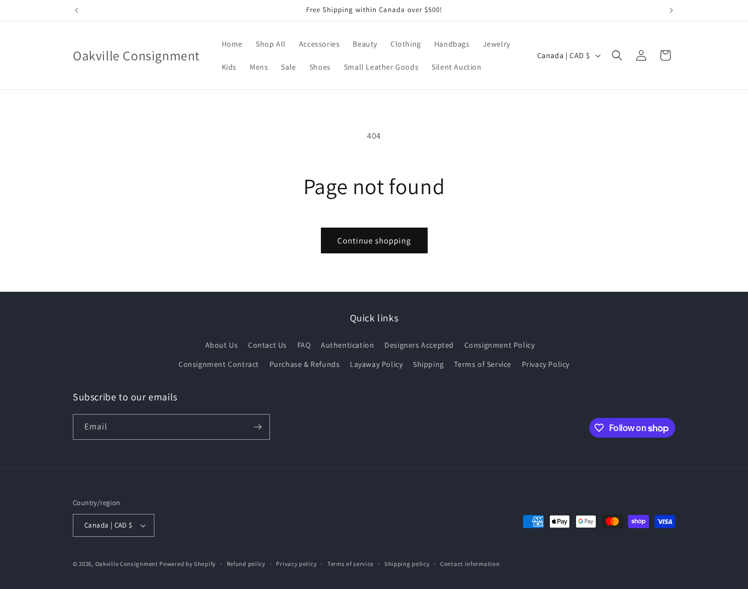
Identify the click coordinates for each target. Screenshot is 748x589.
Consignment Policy (499, 345)
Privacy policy (296, 564)
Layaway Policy (376, 364)
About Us (221, 345)
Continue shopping (374, 240)
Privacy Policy (545, 364)
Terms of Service (482, 364)
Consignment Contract (219, 364)
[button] (617, 55)
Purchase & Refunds (304, 364)
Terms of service (350, 564)
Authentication (347, 345)
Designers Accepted (419, 345)
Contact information (469, 564)
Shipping (428, 364)
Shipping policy (407, 564)
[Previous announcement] (77, 10)
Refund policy (246, 564)
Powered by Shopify (187, 564)
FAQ (304, 345)
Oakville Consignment (126, 564)
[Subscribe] (257, 427)
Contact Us (267, 345)
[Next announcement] (671, 10)
